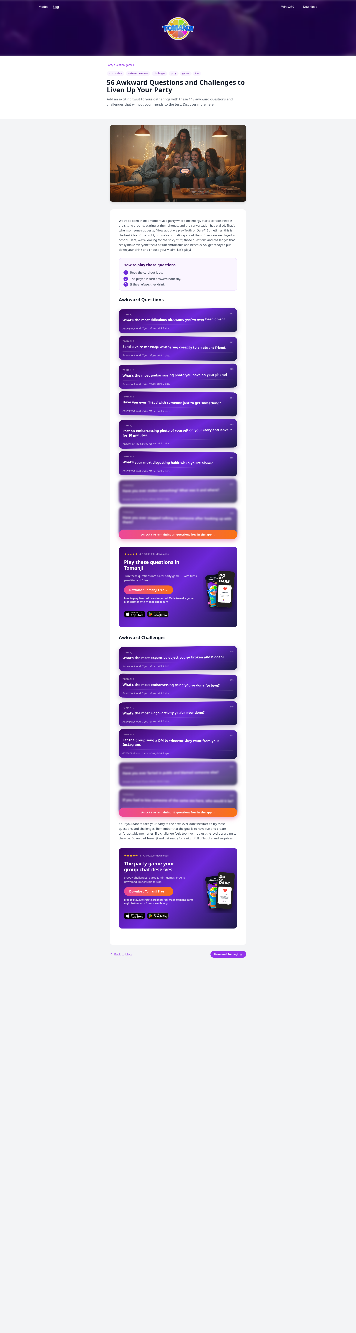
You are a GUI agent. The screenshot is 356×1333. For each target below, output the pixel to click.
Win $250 (287, 7)
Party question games (120, 65)
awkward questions (138, 73)
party (173, 73)
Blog (56, 7)
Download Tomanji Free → (148, 590)
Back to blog (123, 954)
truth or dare (115, 73)
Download (310, 7)
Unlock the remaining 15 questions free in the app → (178, 812)
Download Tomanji (226, 954)
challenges (159, 73)
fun (197, 73)
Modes (43, 7)
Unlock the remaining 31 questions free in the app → (178, 534)
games (185, 73)
